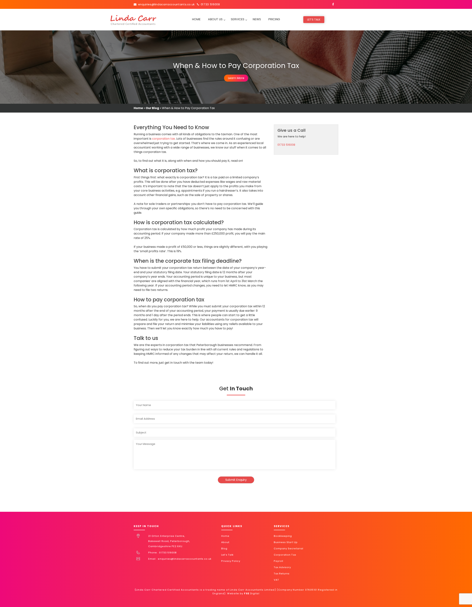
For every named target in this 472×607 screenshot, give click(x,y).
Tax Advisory (282, 567)
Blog (224, 548)
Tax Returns (281, 573)
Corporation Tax (285, 555)
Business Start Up (286, 542)
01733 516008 (210, 4)
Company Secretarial (288, 548)
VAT (276, 580)
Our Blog (152, 108)
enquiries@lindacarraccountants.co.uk (166, 4)
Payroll (278, 561)
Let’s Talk (313, 19)
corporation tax (163, 139)
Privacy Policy (230, 561)
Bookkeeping (283, 536)
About (225, 542)
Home (138, 108)
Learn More (236, 78)
